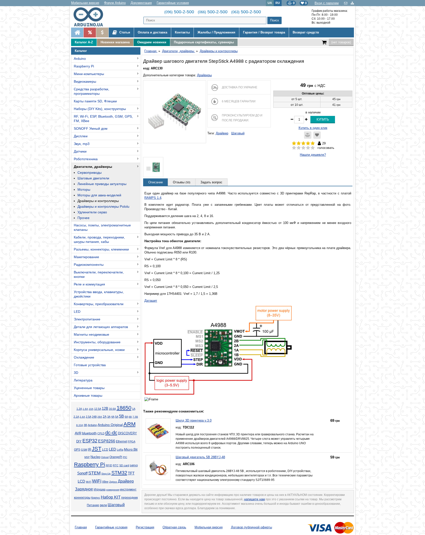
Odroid (105, 457)
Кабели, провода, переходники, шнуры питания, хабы (99, 239)
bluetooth (89, 433)
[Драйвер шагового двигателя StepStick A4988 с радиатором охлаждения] (175, 112)
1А (133, 408)
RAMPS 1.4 (152, 198)
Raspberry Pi (84, 66)
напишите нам (254, 499)
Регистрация (145, 527)
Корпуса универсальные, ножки (99, 350)
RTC (116, 465)
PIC (125, 457)
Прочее (83, 218)
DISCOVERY (127, 433)
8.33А (79, 425)
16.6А (112, 408)
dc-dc (111, 432)
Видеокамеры (85, 81)
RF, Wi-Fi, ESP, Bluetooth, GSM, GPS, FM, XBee (103, 118)
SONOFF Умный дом (90, 128)
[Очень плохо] (294, 148)
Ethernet (121, 441)
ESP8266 (106, 441)
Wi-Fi (88, 481)
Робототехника (86, 159)
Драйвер (126, 481)
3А (108, 416)
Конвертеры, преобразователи (98, 304)
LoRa (120, 449)
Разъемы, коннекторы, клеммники (101, 249)
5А (116, 416)
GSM (84, 449)
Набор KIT (111, 497)
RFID (109, 465)
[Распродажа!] (89, 32)
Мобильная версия (85, 3)
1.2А (79, 408)
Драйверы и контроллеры (98, 201)
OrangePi (115, 457)
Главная (81, 527)
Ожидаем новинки (151, 42)
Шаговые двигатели (93, 178)
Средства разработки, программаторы (91, 91)
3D (76, 373)
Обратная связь (174, 527)
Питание (93, 505)
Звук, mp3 (82, 144)
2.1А (76, 416)
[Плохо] (299, 148)
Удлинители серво (92, 212)
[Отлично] (313, 148)
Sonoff (82, 473)
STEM (94, 473)
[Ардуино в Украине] (77, 32)
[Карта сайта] (352, 3)
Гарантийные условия (173, 3)
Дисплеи (81, 136)
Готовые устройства (90, 365)
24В (94, 416)
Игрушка (100, 489)
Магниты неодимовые (91, 334)
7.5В (135, 416)
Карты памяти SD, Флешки (95, 101)
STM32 (119, 472)
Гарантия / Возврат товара (264, 32)
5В (121, 416)
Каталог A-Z (84, 42)
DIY (79, 441)
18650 (124, 408)
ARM (129, 424)
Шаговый (116, 505)
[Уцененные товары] (102, 32)
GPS (77, 449)
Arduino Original (110, 425)
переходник (129, 497)
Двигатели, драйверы (93, 167)
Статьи (124, 32)
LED (77, 312)
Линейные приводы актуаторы (101, 184)
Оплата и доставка (152, 32)
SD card (124, 465)
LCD (105, 449)
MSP (87, 457)
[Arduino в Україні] (92, 16)
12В (105, 408)
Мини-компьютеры (89, 74)
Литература (83, 380)
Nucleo (95, 457)
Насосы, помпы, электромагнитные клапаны (102, 227)
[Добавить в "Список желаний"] (317, 135)
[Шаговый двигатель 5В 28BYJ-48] (158, 467)
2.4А (82, 416)
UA (270, 2)
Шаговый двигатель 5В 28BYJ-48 (200, 457)
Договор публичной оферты (251, 527)
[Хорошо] (308, 148)
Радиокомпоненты (89, 265)
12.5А (97, 408)
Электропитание (87, 319)
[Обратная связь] (346, 3)
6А (126, 416)
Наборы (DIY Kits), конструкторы (100, 109)
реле (103, 505)
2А (104, 416)
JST (96, 449)
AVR (78, 433)
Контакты (182, 32)
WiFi (96, 481)
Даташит (150, 300)
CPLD (101, 433)
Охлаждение (84, 357)
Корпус (95, 497)
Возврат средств (306, 32)
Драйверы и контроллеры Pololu (103, 206)
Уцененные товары (89, 388)
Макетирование (86, 257)
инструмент (128, 489)
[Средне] (303, 148)
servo (134, 465)
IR (89, 449)
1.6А (85, 409)
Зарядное (84, 489)
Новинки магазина (115, 42)
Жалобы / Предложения (216, 32)
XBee (105, 481)
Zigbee (113, 481)
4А (112, 416)
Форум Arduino (115, 3)
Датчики (80, 151)
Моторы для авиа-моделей (99, 195)
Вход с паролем (327, 3)
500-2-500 (179, 11)
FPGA (131, 441)
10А (91, 409)
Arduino (80, 59)
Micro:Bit (130, 449)
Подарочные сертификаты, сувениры (204, 42)
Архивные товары (88, 395)
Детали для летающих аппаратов (101, 327)
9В (85, 425)
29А (99, 416)
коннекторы (82, 497)
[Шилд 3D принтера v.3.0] (158, 431)
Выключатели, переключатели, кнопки (99, 274)
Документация (141, 3)
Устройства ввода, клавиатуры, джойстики (99, 294)
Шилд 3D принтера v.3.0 (194, 420)
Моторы (83, 189)
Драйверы (204, 75)
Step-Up (106, 473)
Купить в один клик (313, 128)
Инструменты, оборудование (97, 342)
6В (130, 416)
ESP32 (89, 440)
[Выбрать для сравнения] (307, 135)
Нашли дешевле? (313, 155)
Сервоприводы (89, 172)
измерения (112, 489)
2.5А (88, 416)
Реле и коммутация (89, 284)
